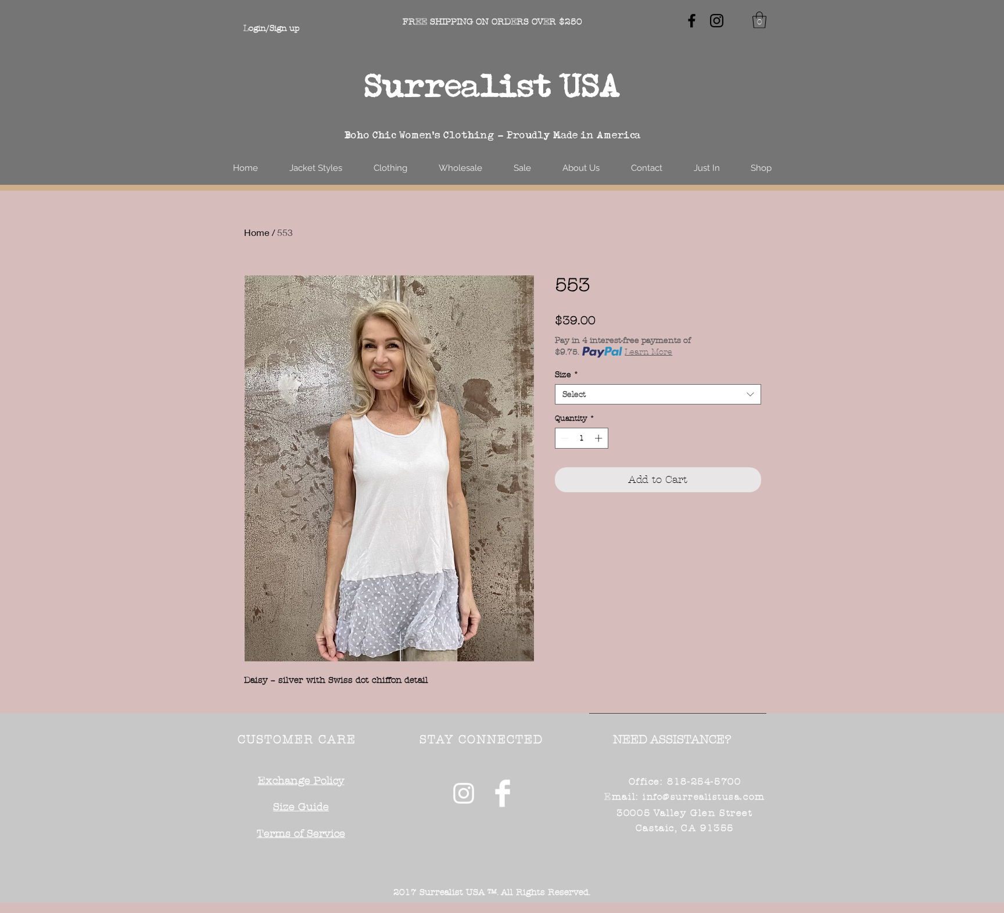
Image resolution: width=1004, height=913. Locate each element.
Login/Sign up (271, 28)
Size (567, 374)
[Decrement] (564, 438)
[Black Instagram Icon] (717, 21)
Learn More (648, 352)
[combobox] (658, 394)
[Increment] (600, 438)
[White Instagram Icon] (464, 793)
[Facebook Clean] (503, 793)
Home (257, 232)
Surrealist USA (493, 85)
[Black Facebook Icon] (692, 21)
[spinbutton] (581, 438)
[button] (759, 20)
